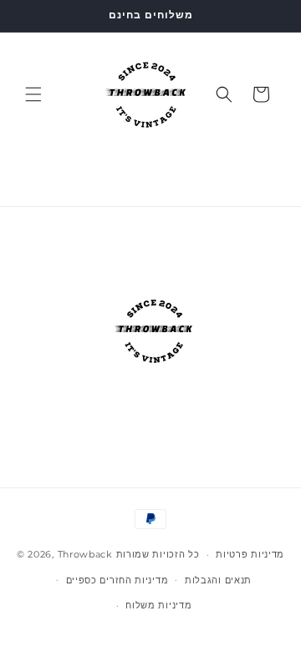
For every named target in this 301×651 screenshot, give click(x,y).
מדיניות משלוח (158, 605)
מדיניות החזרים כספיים (117, 580)
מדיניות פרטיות (250, 554)
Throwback (85, 554)
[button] (33, 94)
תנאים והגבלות (218, 580)
